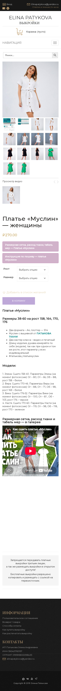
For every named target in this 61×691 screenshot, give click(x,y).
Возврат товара (11, 622)
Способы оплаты (11, 625)
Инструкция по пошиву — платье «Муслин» (25, 258)
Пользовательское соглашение (20, 618)
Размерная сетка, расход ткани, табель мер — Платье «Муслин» (29, 246)
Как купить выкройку (13, 629)
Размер (8, 277)
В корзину (18, 301)
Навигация (11, 43)
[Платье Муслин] (11, 195)
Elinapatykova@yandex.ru (45, 4)
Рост (6, 268)
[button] (24, 292)
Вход (9, 4)
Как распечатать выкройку (8, 8)
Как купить (3, 8)
